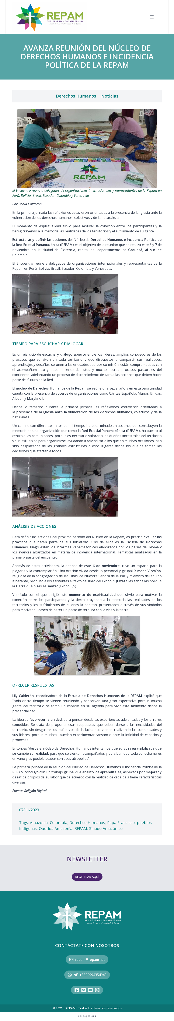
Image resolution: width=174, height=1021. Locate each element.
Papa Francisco (121, 822)
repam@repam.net (90, 959)
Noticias (109, 96)
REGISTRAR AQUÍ (87, 877)
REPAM (80, 828)
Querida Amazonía (55, 828)
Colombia (58, 822)
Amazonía (39, 822)
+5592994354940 (93, 974)
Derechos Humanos (76, 96)
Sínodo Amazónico (106, 828)
